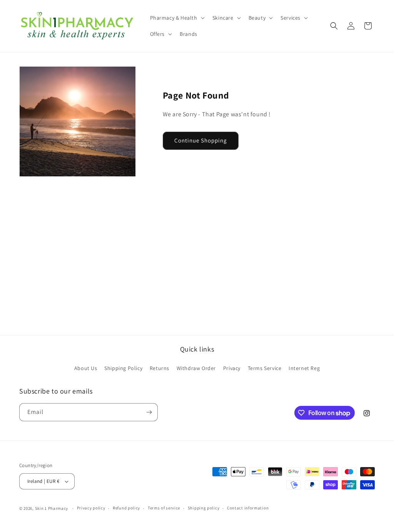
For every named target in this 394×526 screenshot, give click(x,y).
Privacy (231, 368)
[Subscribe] (148, 412)
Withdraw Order (196, 368)
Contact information (248, 508)
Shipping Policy (123, 368)
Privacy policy (91, 508)
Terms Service (265, 368)
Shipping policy (204, 508)
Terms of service (164, 508)
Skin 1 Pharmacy (51, 508)
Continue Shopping (200, 140)
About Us (85, 368)
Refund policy (126, 508)
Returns (159, 368)
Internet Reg (304, 368)
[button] (176, 18)
